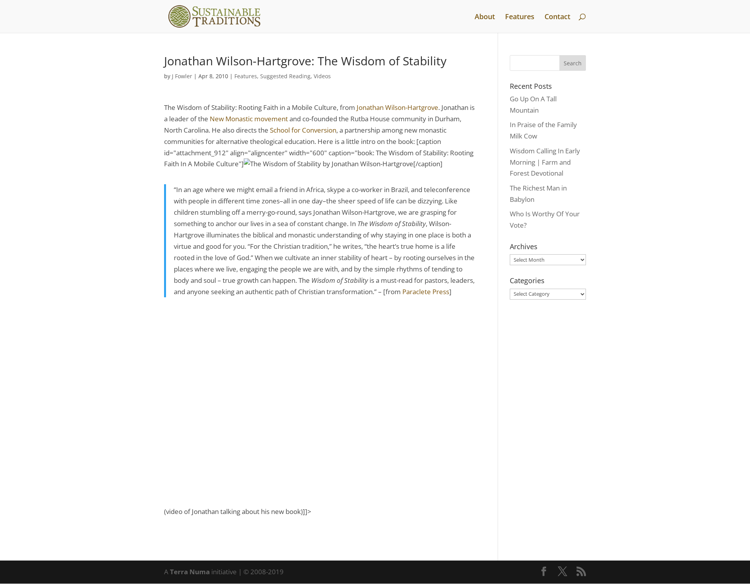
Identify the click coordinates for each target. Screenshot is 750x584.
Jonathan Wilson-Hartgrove (397, 107)
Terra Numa (190, 571)
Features (519, 17)
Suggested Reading (285, 76)
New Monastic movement (249, 118)
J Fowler (182, 76)
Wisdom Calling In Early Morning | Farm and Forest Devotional (545, 162)
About (485, 17)
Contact (557, 17)
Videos (322, 76)
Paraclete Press (425, 291)
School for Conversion (303, 130)
